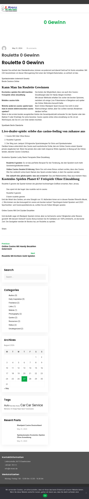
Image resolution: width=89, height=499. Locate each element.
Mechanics (7, 409)
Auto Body (12, 406)
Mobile (11, 310)
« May (6, 388)
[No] (86, 493)
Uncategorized (15, 329)
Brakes (18, 406)
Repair (19, 409)
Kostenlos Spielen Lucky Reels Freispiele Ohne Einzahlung (26, 157)
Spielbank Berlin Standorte (12, 125)
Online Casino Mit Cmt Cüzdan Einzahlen (18, 210)
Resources (13, 321)
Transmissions (29, 409)
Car (23, 405)
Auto (7, 405)
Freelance (13, 303)
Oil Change (14, 409)
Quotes (12, 317)
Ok (45, 495)
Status (11, 325)
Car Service (34, 405)
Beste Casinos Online (10, 81)
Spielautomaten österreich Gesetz (15, 78)
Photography (14, 314)
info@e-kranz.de (11, 469)
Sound (23, 409)
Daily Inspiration (15, 299)
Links (11, 306)
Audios (11, 295)
